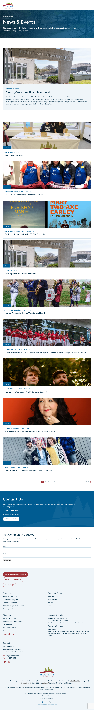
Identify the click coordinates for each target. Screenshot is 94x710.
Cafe (49, 606)
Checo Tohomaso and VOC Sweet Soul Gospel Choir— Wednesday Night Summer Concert (45, 352)
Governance (7, 625)
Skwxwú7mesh (26, 683)
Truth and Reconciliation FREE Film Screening (25, 234)
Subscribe (7, 560)
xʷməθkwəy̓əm (75, 681)
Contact (6, 643)
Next (87, 482)
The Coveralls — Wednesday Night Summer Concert (28, 471)
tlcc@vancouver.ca (12, 514)
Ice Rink (50, 603)
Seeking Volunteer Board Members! (28, 92)
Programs (7, 593)
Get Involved (7, 631)
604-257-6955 (11, 658)
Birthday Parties (8, 609)
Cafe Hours (52, 629)
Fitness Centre (53, 599)
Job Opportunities (9, 628)
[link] (47, 79)
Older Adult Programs (10, 599)
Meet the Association (14, 155)
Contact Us (11, 519)
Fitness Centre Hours (55, 626)
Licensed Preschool (10, 603)
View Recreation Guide (14, 574)
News (6, 266)
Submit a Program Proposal (12, 621)
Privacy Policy (46, 696)
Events (7, 147)
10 (55, 482)
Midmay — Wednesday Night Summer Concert (25, 392)
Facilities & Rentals (55, 593)
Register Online (12, 579)
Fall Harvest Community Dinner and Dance (23, 195)
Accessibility (47, 702)
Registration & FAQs (10, 596)
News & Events (8, 634)
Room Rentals (53, 596)
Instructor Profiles (9, 618)
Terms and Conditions (46, 698)
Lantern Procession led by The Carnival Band (24, 313)
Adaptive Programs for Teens (13, 606)
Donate (8, 585)
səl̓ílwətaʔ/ (45, 683)
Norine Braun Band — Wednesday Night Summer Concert (30, 431)
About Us (7, 615)
